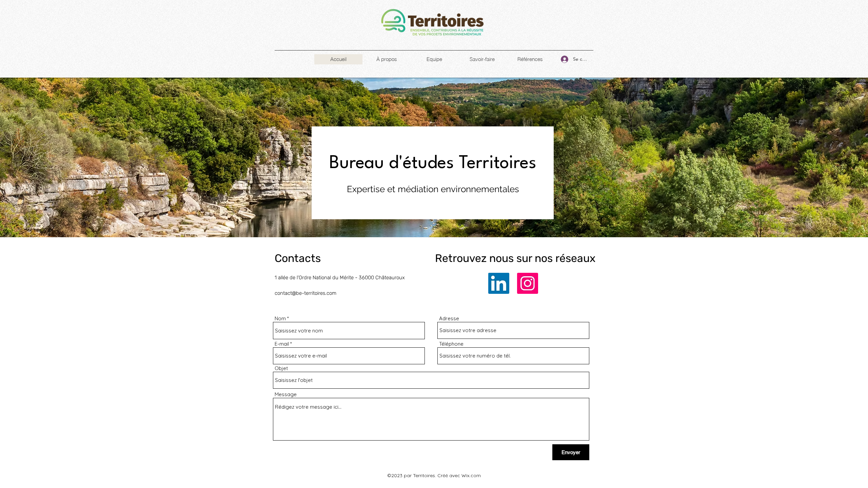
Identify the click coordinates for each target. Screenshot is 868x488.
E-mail (282, 343)
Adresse (449, 318)
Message (286, 394)
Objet (281, 368)
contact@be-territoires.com (305, 293)
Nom (280, 318)
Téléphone (451, 343)
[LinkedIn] (498, 283)
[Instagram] (527, 283)
